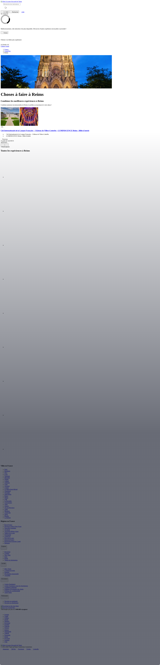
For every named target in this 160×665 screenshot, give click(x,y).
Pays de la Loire (9, 538)
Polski (6, 637)
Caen (6, 484)
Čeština (6, 618)
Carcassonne (8, 502)
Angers (6, 506)
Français (6, 626)
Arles (6, 504)
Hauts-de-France (9, 540)
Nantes (6, 479)
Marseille (7, 478)
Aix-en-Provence (9, 507)
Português (7, 635)
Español (6, 624)
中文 (5, 642)
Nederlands (7, 631)
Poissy (6, 496)
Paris (5, 469)
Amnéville (7, 512)
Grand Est (7, 536)
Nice (5, 473)
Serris (6, 514)
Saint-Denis (7, 494)
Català (6, 616)
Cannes (6, 488)
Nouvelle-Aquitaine (10, 528)
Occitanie (7, 530)
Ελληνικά (7, 623)
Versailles (7, 493)
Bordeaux (7, 471)
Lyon (6, 474)
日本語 (6, 633)
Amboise (7, 483)
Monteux (7, 511)
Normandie (7, 535)
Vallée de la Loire (9, 533)
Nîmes (6, 497)
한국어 (6, 628)
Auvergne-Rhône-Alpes (11, 531)
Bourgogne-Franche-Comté (12, 541)
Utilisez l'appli (5, 46)
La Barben (7, 517)
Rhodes (6, 516)
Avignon (7, 486)
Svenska (6, 640)
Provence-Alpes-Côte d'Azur (12, 526)
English (6, 614)
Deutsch (6, 621)
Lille (5, 499)
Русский (7, 638)
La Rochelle (8, 501)
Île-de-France (8, 525)
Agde (6, 509)
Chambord (7, 491)
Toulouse (7, 476)
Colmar (6, 481)
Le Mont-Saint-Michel (11, 489)
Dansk (6, 619)
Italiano (6, 630)
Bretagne (7, 543)
